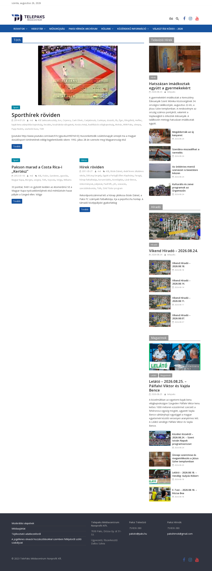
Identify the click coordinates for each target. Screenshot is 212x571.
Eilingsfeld (129, 120)
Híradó (154, 244)
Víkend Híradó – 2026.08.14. (181, 282)
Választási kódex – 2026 (168, 28)
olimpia (137, 124)
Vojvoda (51, 179)
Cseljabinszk (90, 120)
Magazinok (165, 375)
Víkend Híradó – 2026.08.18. (181, 265)
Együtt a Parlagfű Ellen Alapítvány (118, 175)
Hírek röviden (92, 166)
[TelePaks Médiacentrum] (28, 15)
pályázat (98, 184)
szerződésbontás (88, 188)
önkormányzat (86, 184)
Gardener (54, 175)
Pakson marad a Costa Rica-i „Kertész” (37, 169)
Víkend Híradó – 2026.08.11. (181, 299)
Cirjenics (67, 120)
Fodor (45, 175)
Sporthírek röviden (36, 114)
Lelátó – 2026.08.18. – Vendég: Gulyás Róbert (185, 474)
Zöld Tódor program (113, 188)
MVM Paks (127, 124)
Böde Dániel (116, 171)
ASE (39, 175)
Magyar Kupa (18, 179)
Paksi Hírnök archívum (83, 28)
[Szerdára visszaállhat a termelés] (160, 147)
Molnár (118, 124)
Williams (67, 179)
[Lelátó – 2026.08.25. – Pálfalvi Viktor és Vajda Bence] (174, 345)
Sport (15, 107)
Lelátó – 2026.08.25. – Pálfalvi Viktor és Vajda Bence (169, 386)
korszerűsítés (104, 179)
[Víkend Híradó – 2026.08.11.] (160, 296)
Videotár (37, 28)
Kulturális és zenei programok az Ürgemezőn (182, 187)
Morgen (28, 179)
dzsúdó (110, 120)
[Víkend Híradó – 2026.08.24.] (174, 214)
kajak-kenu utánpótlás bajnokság (27, 124)
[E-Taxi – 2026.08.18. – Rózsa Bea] (160, 488)
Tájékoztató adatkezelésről (26, 533)
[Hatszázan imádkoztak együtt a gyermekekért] (174, 47)
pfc (114, 184)
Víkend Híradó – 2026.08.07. (181, 317)
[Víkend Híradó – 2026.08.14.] (160, 279)
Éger (121, 120)
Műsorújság (57, 28)
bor (59, 120)
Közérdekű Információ (131, 28)
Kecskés (47, 124)
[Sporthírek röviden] (78, 47)
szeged (37, 179)
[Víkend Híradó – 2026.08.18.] (160, 261)
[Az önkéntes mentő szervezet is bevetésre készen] (160, 165)
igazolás (64, 175)
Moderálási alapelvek (23, 523)
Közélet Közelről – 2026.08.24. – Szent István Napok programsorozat (183, 439)
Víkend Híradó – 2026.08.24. (173, 250)
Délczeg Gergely (94, 175)
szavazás (122, 184)
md (31, 120)
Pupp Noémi (17, 129)
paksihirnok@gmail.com (180, 533)
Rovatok (19, 28)
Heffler (138, 120)
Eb (116, 120)
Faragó (138, 175)
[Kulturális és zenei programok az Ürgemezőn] (160, 182)
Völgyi (59, 179)
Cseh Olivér (77, 120)
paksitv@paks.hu (138, 533)
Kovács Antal (81, 124)
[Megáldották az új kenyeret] (160, 130)
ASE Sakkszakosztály (47, 120)
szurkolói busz (31, 129)
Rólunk (106, 28)
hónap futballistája (88, 179)
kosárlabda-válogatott (63, 124)
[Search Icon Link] (177, 19)
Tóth (42, 129)
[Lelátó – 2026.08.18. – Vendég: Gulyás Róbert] (160, 471)
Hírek (153, 77)
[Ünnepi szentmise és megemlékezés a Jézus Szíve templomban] (160, 453)
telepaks (171, 91)
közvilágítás (117, 179)
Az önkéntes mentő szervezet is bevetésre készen (185, 170)
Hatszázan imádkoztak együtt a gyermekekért (170, 85)
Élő (171, 19)
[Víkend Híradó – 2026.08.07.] (160, 313)
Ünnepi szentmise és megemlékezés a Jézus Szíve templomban (185, 458)
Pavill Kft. (108, 184)
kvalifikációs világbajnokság (101, 124)
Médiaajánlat (19, 528)
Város (84, 160)
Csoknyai (101, 120)
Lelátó (154, 375)
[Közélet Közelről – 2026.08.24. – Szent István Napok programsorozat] (160, 432)
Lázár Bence (130, 179)
